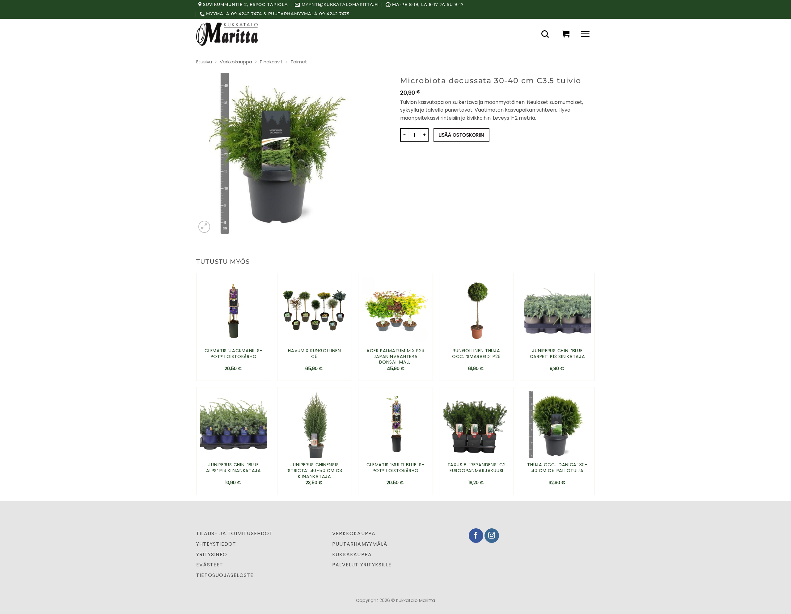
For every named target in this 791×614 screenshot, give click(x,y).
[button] (545, 34)
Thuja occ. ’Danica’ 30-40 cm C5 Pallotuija (557, 467)
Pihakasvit (271, 61)
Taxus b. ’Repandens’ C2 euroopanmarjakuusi (476, 467)
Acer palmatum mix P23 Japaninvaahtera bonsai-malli (395, 356)
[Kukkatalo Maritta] (227, 34)
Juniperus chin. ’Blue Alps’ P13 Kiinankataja (233, 467)
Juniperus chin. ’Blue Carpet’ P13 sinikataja (557, 353)
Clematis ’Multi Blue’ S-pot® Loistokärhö (395, 467)
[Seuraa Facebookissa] (476, 535)
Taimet (298, 61)
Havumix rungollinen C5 (314, 353)
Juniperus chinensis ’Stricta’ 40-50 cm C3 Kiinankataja (314, 470)
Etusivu (204, 61)
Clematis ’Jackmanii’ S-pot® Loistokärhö (234, 353)
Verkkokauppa (236, 61)
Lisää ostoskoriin (461, 135)
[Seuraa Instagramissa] (491, 535)
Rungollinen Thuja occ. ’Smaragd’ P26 (476, 353)
